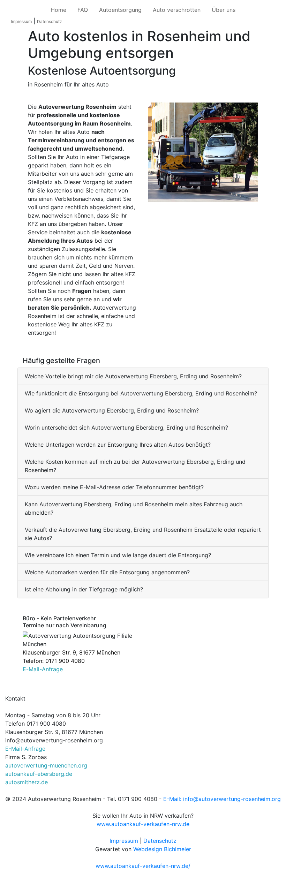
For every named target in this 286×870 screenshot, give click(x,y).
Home (58, 9)
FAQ (82, 9)
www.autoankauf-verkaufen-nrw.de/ (143, 865)
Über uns (223, 9)
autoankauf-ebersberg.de (38, 773)
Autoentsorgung (120, 9)
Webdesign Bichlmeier (162, 849)
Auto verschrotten (177, 9)
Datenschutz (49, 21)
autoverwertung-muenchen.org (46, 765)
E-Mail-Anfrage (43, 669)
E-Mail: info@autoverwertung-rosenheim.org (222, 798)
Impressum (21, 21)
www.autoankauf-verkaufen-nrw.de (143, 823)
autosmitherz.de (26, 782)
